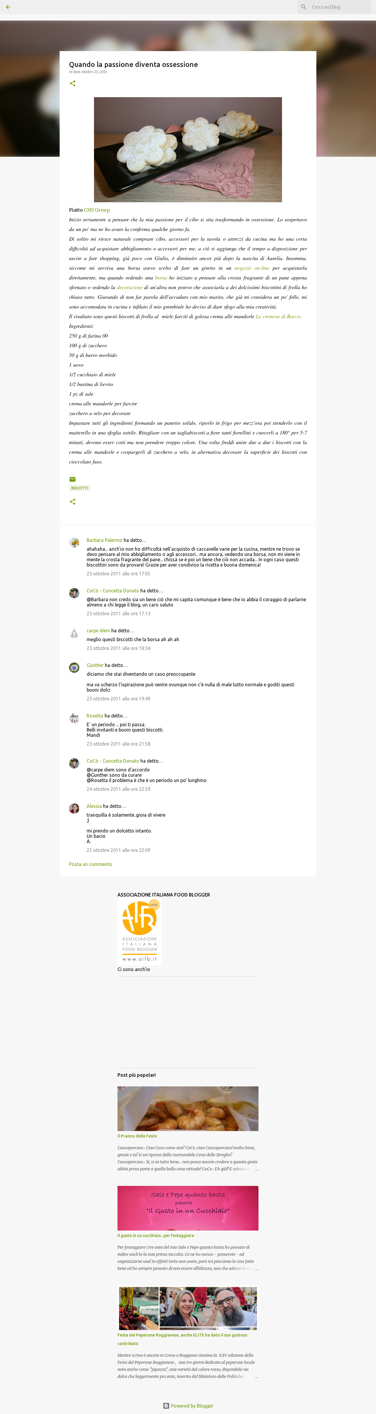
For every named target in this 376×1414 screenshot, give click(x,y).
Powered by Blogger (191, 1405)
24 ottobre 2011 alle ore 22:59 (118, 789)
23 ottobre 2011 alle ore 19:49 (118, 698)
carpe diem (98, 630)
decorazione (130, 287)
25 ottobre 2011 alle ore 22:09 (118, 850)
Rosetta (95, 715)
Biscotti (79, 488)
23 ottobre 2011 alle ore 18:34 (118, 648)
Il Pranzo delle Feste (137, 1136)
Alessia (94, 806)
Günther (95, 665)
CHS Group (97, 210)
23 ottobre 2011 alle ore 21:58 (118, 743)
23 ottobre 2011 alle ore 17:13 (118, 613)
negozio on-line (252, 267)
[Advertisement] (188, 1022)
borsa (161, 277)
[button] (72, 84)
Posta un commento (90, 864)
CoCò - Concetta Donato (113, 590)
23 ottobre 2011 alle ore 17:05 (118, 573)
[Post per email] (72, 481)
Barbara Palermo (104, 540)
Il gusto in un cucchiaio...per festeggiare (156, 1235)
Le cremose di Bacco (278, 316)
